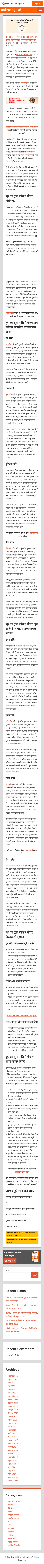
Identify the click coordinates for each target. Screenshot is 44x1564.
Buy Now (11, 1260)
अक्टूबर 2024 (13, 1450)
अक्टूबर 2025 (13, 1409)
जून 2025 (12, 1423)
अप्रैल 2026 (13, 1389)
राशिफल (13, 46)
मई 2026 (11, 1386)
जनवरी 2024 (13, 1480)
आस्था (10, 1504)
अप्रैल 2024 (13, 1470)
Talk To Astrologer (14, 3)
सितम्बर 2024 (13, 1453)
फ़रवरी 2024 (13, 1477)
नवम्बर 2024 (13, 1447)
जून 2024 (12, 1463)
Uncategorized (14, 1501)
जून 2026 (12, 1382)
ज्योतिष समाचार (13, 1515)
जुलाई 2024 (12, 1460)
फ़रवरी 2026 (13, 1396)
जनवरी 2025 (13, 1440)
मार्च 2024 (12, 1474)
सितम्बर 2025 (13, 1413)
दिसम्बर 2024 (13, 1443)
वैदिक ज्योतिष (12, 1538)
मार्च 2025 (12, 1433)
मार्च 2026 (12, 1392)
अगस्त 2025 (13, 1416)
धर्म (9, 1521)
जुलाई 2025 (12, 1419)
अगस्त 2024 (13, 1457)
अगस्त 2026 (13, 1376)
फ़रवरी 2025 (13, 1436)
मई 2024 (11, 1467)
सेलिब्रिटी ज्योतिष (14, 1545)
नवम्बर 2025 (13, 1406)
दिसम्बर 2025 (13, 1403)
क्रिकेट (11, 1508)
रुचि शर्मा (25, 43)
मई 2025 (11, 1426)
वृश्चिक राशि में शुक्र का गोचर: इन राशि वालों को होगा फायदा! (21, 1240)
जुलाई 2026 (12, 1379)
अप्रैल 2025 (13, 1430)
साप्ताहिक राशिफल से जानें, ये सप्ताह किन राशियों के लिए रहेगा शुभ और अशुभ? (22, 1233)
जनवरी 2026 (13, 1399)
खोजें (7, 1270)
